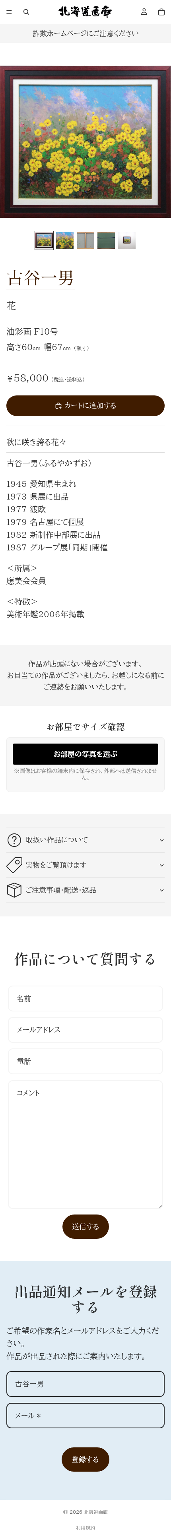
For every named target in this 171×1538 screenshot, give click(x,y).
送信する (85, 1226)
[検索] (26, 12)
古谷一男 (40, 277)
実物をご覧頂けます (55, 864)
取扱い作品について (56, 839)
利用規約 (85, 1527)
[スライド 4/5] (106, 240)
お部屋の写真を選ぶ (85, 753)
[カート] (161, 12)
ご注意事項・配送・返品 (60, 889)
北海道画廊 (96, 1511)
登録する (85, 1459)
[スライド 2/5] (65, 240)
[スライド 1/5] (44, 240)
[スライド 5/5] (127, 240)
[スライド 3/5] (85, 240)
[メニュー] (9, 12)
